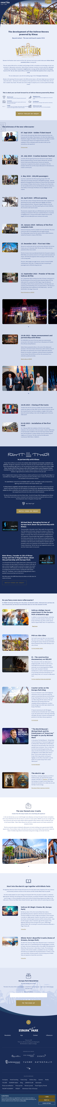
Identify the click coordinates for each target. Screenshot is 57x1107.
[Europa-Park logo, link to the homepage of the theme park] (5, 1)
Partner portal (29, 1085)
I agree (46, 1096)
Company (5, 1079)
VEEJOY (17, 1088)
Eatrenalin (38, 1082)
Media (47, 1079)
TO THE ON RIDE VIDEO (37, 648)
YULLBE (4, 1082)
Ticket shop (23, 1079)
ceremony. (45, 779)
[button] (24, 300)
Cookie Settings (47, 1103)
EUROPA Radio (13, 1082)
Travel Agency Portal (41, 1085)
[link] (28, 1022)
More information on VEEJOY (27, 292)
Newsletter (8, 1035)
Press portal (19, 1085)
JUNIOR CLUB (29, 1082)
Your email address (28, 991)
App (21, 1035)
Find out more (24, 147)
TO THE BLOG (34, 720)
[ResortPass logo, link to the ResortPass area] (28, 1067)
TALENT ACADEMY (7, 1088)
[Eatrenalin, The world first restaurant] (43, 1062)
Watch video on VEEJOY (26, 359)
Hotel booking (14, 1079)
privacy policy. (23, 1100)
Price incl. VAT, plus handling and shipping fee (28, 1041)
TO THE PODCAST (35, 764)
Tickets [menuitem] (49, 1)
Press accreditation (7, 1085)
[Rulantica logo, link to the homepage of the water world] (16, 1056)
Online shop (32, 1079)
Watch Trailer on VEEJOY (28, 114)
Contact (35, 1035)
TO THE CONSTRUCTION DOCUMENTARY (41, 679)
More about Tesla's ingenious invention (40, 788)
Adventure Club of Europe (29, 1088)
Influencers (49, 1035)
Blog (21, 1082)
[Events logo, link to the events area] (41, 1056)
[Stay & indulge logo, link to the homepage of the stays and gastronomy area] (29, 1056)
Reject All (46, 1100)
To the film (23, 929)
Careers (41, 1079)
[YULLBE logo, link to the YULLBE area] (28, 1062)
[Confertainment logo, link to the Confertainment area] (13, 1062)
